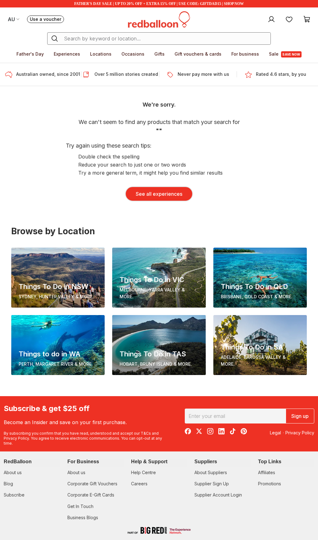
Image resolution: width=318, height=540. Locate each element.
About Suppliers (210, 472)
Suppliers (205, 461)
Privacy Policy (16, 438)
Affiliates (266, 472)
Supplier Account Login (218, 494)
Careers (139, 483)
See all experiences (159, 194)
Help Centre (143, 472)
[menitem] (289, 19)
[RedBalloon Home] (159, 19)
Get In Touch (80, 506)
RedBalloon (18, 461)
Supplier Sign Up (211, 483)
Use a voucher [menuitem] (47, 19)
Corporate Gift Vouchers (92, 483)
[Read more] (10, 75)
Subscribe (14, 494)
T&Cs (146, 433)
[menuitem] (270, 19)
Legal (275, 432)
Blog (8, 483)
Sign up (300, 416)
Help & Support (149, 461)
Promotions (269, 483)
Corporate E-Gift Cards (90, 494)
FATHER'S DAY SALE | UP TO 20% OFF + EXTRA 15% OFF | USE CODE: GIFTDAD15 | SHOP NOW (159, 4)
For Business (83, 461)
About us (13, 472)
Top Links (269, 461)
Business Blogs (82, 517)
